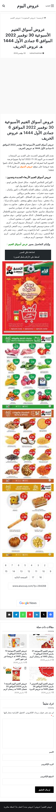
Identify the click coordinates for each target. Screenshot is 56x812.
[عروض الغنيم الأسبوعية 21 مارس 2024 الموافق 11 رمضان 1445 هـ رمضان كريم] (41, 641)
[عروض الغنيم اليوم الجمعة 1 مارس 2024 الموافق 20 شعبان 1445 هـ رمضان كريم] (14, 674)
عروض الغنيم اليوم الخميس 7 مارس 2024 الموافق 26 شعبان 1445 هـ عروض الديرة (42, 686)
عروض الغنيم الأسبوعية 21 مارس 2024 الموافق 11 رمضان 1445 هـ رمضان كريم (42, 654)
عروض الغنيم (15, 18)
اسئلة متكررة (9, 807)
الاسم (51, 752)
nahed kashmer (36, 53)
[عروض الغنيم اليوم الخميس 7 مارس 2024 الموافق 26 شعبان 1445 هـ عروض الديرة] (41, 674)
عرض (25, 244)
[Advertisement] (28, 86)
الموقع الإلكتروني (47, 776)
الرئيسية (40, 18)
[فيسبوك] (50, 615)
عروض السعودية (28, 18)
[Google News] (28, 603)
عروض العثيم (46, 807)
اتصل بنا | (19, 807)
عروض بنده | (28, 807)
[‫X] (44, 615)
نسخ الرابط (28, 592)
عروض (37, 807)
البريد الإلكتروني (47, 764)
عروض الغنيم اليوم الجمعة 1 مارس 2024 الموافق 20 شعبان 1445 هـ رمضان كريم (15, 686)
